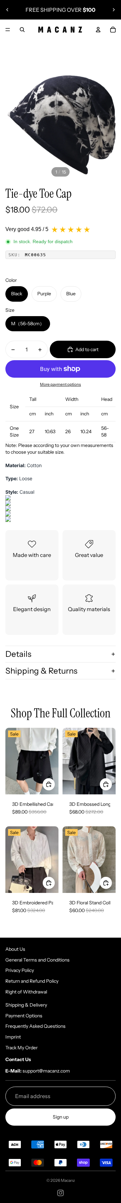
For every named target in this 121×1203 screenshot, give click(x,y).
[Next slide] (113, 9)
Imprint (13, 1037)
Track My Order (21, 1048)
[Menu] (7, 29)
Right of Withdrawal (26, 992)
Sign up (61, 1117)
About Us (15, 949)
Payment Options (23, 1016)
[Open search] (22, 29)
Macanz (68, 1180)
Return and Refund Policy (31, 981)
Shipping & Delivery (26, 1005)
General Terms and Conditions (37, 960)
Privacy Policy (19, 970)
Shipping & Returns (41, 671)
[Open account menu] (98, 29)
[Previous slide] (7, 9)
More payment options (60, 384)
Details (18, 654)
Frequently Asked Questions (35, 1026)
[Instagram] (60, 1193)
